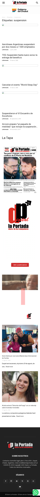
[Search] (37, 3)
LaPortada (5, 49)
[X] (22, 481)
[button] (3, 3)
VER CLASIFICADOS (20, 265)
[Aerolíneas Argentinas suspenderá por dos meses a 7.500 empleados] (20, 33)
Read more (9, 367)
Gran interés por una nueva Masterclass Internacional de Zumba (19, 357)
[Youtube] (20, 487)
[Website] (28, 481)
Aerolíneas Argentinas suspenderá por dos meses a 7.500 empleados (18, 45)
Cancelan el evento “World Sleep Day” (20, 85)
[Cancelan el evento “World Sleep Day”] (20, 73)
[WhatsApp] (33, 481)
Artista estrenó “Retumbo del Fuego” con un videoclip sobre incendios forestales (19, 406)
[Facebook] (6, 481)
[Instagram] (11, 481)
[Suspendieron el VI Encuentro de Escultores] (20, 101)
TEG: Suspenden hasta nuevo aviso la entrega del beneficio (19, 56)
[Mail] (17, 481)
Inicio (3, 17)
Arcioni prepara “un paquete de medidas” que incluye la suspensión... (20, 125)
